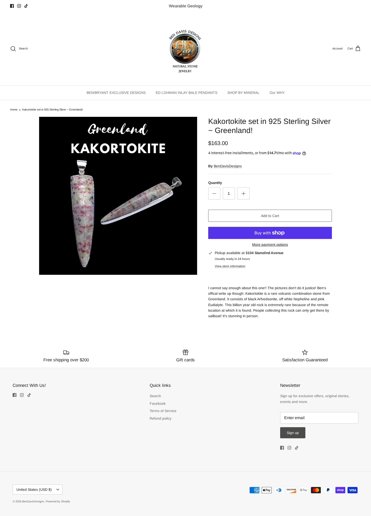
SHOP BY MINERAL (243, 93)
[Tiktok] (26, 6)
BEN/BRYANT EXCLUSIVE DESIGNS (116, 93)
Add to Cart (270, 216)
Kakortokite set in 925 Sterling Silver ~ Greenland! (52, 109)
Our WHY (277, 93)
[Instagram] (19, 6)
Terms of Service (163, 411)
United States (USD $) (34, 489)
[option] (118, 196)
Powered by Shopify (58, 501)
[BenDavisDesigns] (185, 48)
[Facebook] (12, 6)
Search (155, 396)
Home (13, 109)
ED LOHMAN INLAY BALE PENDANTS (186, 93)
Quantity (215, 183)
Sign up (293, 433)
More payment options (270, 244)
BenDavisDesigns (228, 166)
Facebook (158, 403)
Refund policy (160, 418)
